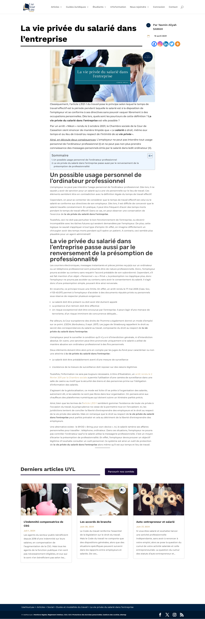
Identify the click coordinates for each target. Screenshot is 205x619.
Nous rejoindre (138, 7)
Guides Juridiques (76, 7)
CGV (70, 615)
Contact (173, 7)
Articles (55, 7)
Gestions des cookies (111, 615)
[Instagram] (160, 44)
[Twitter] (171, 44)
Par (155, 24)
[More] (177, 44)
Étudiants (98, 7)
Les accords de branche (95, 521)
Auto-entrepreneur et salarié (155, 521)
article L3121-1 (79, 104)
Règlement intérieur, (56, 615)
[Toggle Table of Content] (148, 155)
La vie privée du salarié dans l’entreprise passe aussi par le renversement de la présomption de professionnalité (96, 165)
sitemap (123, 615)
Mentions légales (40, 615)
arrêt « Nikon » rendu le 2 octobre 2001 (82, 126)
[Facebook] (154, 44)
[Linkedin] (166, 44)
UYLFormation (118, 7)
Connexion (159, 7)
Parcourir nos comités (121, 471)
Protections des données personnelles (87, 615)
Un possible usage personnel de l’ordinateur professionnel (85, 160)
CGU (66, 615)
